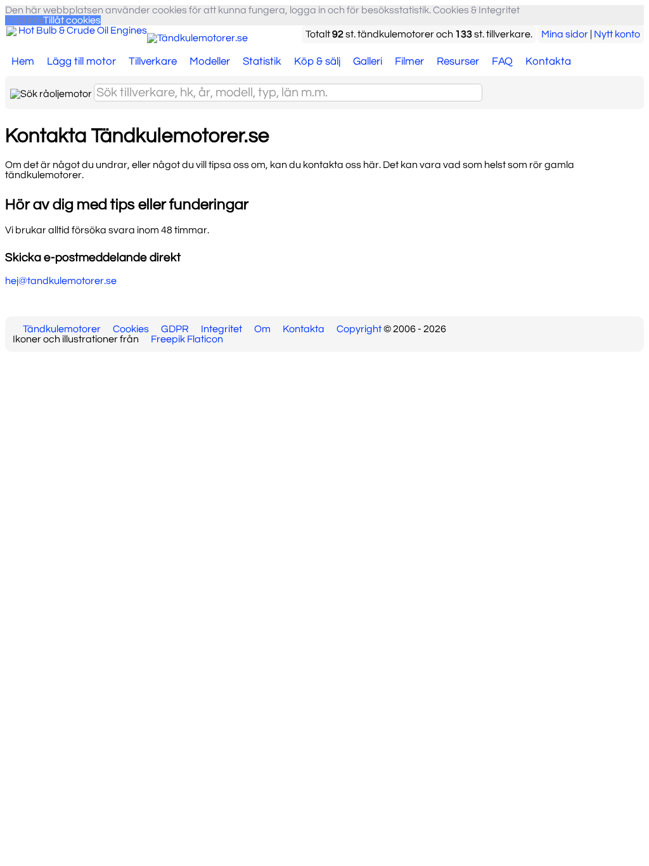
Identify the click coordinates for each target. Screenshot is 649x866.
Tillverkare (153, 61)
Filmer (409, 61)
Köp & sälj (317, 61)
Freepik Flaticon (187, 339)
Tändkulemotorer (62, 329)
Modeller (210, 61)
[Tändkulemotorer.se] (197, 38)
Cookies (131, 329)
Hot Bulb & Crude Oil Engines (82, 30)
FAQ (502, 61)
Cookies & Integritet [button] (476, 10)
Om (262, 329)
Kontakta (548, 61)
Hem (22, 61)
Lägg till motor (81, 61)
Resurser (458, 61)
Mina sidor (564, 34)
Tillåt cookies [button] (72, 20)
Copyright (359, 329)
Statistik (262, 61)
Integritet (221, 329)
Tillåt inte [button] (24, 20)
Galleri (367, 61)
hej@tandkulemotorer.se (61, 281)
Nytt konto (617, 34)
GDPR (175, 329)
